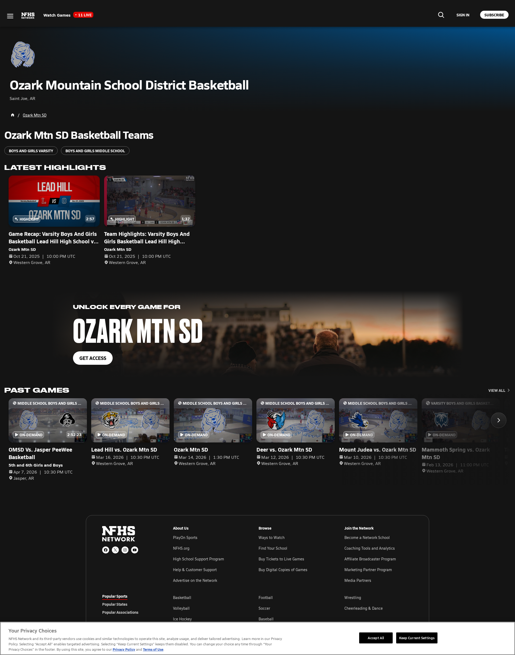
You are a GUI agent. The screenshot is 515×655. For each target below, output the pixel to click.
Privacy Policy (124, 649)
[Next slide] (498, 420)
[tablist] (129, 604)
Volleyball (181, 608)
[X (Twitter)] (115, 549)
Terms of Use (153, 649)
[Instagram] (125, 549)
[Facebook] (105, 549)
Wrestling (352, 597)
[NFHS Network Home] (28, 16)
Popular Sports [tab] (114, 596)
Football (266, 597)
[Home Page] (13, 115)
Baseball (266, 618)
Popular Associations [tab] (120, 612)
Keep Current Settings (417, 637)
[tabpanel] (293, 608)
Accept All (376, 637)
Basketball (182, 597)
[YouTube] (134, 549)
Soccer (264, 608)
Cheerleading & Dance (363, 608)
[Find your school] (441, 15)
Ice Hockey (182, 618)
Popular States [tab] (114, 604)
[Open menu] (10, 16)
